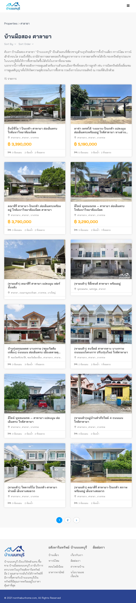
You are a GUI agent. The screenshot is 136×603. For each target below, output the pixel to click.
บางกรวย (35, 137)
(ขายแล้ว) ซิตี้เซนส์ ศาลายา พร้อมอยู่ (97, 283)
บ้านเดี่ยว (54, 555)
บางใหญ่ (52, 292)
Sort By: (9, 44)
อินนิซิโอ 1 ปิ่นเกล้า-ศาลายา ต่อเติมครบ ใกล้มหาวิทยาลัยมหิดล (32, 130)
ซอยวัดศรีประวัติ (18, 357)
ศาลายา (25, 137)
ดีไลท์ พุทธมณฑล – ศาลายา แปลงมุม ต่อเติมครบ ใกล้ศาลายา (34, 419)
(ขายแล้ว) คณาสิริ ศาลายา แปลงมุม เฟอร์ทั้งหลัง (34, 285)
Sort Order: (25, 44)
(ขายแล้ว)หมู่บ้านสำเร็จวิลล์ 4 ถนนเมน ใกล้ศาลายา (98, 419)
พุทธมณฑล (82, 289)
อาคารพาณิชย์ (56, 572)
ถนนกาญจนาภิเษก (28, 292)
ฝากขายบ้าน (77, 566)
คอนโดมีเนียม (56, 566)
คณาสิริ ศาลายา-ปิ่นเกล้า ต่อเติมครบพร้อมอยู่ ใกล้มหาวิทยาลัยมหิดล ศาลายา (34, 208)
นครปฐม (93, 289)
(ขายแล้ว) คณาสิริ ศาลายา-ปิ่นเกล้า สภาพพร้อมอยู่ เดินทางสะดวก (100, 489)
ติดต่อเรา (75, 560)
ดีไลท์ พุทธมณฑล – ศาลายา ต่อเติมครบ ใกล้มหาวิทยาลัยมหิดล (99, 208)
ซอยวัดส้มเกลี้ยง (34, 357)
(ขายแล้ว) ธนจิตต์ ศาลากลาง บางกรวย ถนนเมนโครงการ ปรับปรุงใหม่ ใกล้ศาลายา (101, 350)
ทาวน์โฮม (54, 560)
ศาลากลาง (15, 137)
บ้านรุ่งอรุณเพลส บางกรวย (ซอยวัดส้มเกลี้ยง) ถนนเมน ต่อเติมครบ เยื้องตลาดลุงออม (34, 350)
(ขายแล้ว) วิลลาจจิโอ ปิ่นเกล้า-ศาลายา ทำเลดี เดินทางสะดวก (32, 489)
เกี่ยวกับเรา (77, 555)
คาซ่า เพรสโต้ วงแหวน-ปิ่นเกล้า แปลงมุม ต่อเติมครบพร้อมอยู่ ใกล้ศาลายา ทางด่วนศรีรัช (100, 130)
